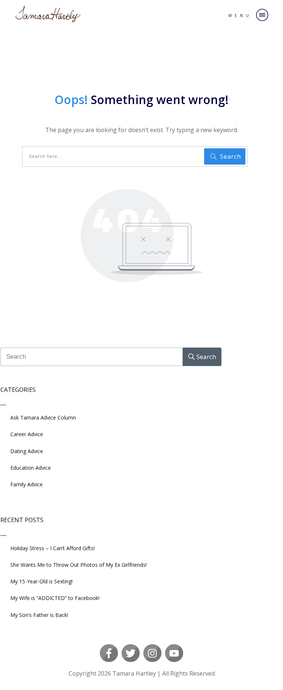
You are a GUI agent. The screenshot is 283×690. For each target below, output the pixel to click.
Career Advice (26, 434)
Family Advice (26, 484)
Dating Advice (26, 451)
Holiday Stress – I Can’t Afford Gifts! (52, 548)
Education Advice (30, 467)
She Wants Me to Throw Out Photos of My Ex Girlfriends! (78, 564)
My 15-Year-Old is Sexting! (41, 581)
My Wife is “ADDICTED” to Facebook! (54, 597)
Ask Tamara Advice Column (43, 417)
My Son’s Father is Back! (39, 614)
